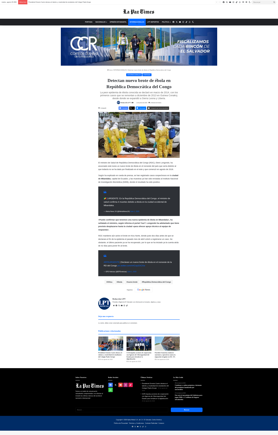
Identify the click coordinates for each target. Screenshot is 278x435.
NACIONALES (100, 22)
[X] (119, 305)
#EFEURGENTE (111, 262)
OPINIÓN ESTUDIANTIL (118, 22)
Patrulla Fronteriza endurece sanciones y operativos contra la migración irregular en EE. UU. (165, 355)
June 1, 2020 (134, 211)
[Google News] (143, 289)
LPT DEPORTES (153, 22)
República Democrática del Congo (157, 282)
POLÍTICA (165, 22)
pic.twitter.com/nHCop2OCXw (131, 265)
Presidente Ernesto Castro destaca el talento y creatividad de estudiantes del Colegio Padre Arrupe (58, 2)
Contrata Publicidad (151, 423)
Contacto (161, 423)
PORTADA (88, 22)
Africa (109, 282)
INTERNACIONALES (137, 22)
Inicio (110, 70)
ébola (120, 282)
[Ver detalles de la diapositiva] (139, 47)
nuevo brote (132, 282)
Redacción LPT (125, 102)
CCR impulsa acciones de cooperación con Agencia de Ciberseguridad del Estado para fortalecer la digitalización (155, 396)
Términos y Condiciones (136, 423)
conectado (116, 323)
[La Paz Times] (139, 11)
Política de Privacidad (121, 423)
